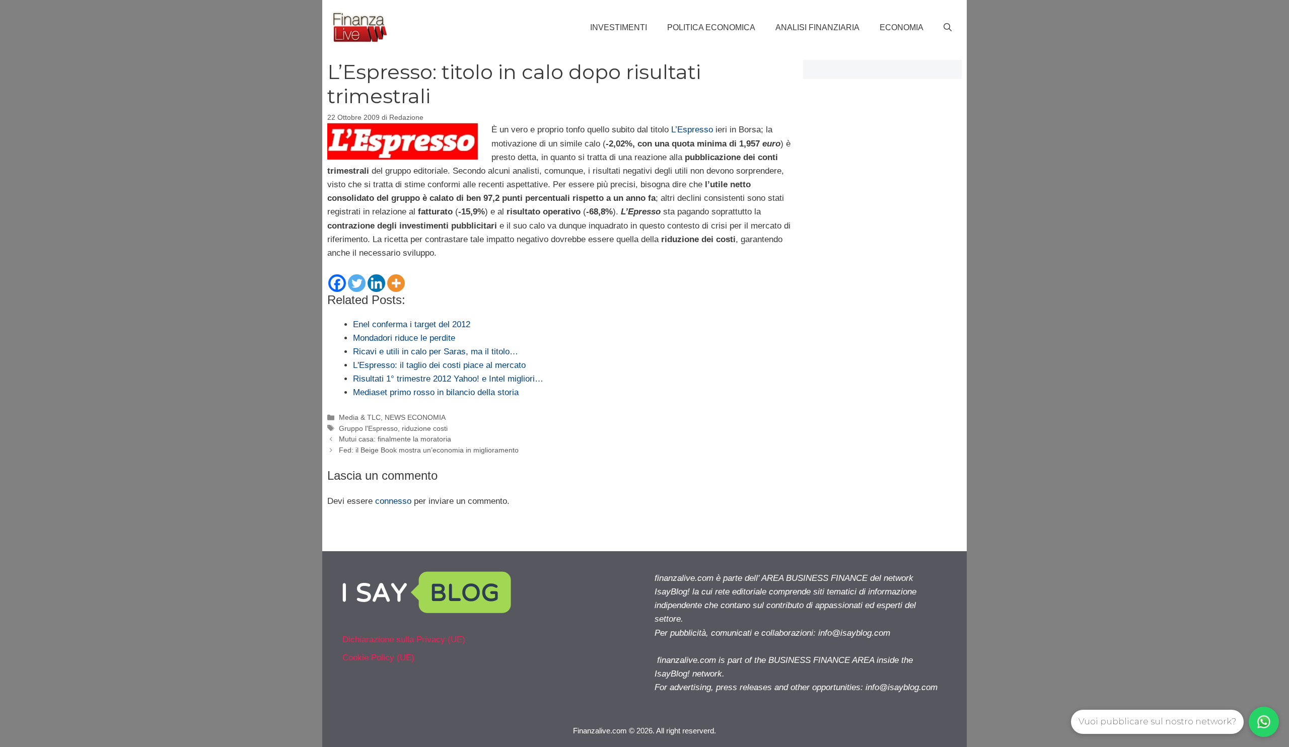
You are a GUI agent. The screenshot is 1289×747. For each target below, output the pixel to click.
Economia (901, 27)
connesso (393, 501)
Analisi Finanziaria (817, 27)
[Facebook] (337, 283)
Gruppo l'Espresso (368, 428)
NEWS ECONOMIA (415, 417)
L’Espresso (692, 129)
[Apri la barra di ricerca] (948, 27)
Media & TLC (360, 417)
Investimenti (618, 27)
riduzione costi (425, 428)
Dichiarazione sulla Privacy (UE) (403, 639)
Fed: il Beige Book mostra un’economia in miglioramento (429, 450)
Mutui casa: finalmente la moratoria (395, 439)
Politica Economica (711, 27)
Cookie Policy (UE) (378, 657)
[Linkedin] (376, 283)
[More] (396, 283)
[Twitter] (357, 283)
